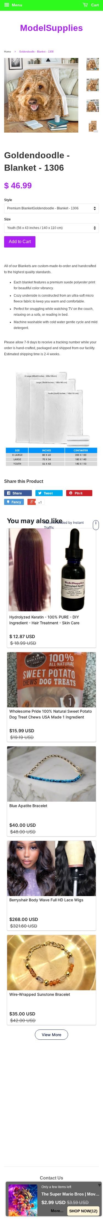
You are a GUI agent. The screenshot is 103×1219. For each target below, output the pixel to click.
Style (8, 200)
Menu (16, 5)
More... (57, 1211)
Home (7, 51)
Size (7, 219)
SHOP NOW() (83, 1211)
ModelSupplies (51, 28)
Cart (94, 5)
